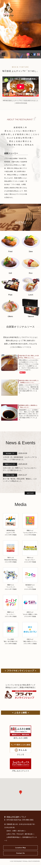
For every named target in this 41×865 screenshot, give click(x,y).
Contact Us (20, 853)
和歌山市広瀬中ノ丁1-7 (16, 817)
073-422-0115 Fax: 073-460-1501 (20, 820)
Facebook (34, 54)
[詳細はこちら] (29, 372)
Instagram (28, 54)
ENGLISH (38, 54)
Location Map (20, 847)
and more (30, 493)
